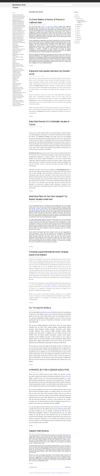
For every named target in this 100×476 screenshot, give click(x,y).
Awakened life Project (17, 33)
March (77, 35)
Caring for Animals (16, 72)
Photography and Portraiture (18, 70)
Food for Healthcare (16, 105)
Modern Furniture (16, 63)
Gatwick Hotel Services (39, 431)
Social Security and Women (18, 17)
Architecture (15, 86)
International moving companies (59, 297)
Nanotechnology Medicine (18, 46)
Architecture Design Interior (18, 96)
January (78, 39)
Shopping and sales (16, 71)
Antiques (14, 82)
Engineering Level (16, 51)
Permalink (31, 65)
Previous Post (33, 467)
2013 (76, 15)
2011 (76, 41)
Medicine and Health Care (18, 32)
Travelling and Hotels (17, 90)
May (77, 32)
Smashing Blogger (59, 472)
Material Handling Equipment (18, 16)
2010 (76, 43)
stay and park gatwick (65, 445)
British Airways (47, 312)
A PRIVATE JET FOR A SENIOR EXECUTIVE (49, 370)
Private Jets (64, 376)
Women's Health (15, 76)
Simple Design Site (16, 103)
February (78, 37)
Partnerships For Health (17, 65)
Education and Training (17, 87)
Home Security (15, 80)
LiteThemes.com (67, 472)
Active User (14, 53)
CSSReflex (39, 472)
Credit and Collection (16, 93)
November (78, 18)
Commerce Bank (16, 18)
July (77, 28)
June (77, 30)
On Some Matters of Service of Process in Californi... (81, 21)
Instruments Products (16, 74)
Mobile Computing (16, 84)
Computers (14, 79)
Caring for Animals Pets (17, 68)
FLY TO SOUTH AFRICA (40, 308)
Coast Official (15, 47)
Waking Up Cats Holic (17, 50)
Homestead (20, 41)
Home (13, 12)
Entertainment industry (17, 29)
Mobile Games (15, 45)
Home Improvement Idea (17, 100)
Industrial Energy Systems (18, 14)
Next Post (68, 467)
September (78, 24)
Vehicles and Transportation (18, 104)
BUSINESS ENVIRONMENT (18, 21)
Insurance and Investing (17, 95)
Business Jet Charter (61, 406)
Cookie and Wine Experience (18, 49)
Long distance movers (49, 286)
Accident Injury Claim (16, 42)
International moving (47, 261)
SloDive (48, 472)
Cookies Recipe (19, 38)
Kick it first (14, 62)
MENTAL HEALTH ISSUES (18, 24)
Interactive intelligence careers (18, 30)
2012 (76, 16)
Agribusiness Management (18, 22)
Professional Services (17, 75)
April (77, 33)
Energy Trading (15, 25)
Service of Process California (49, 26)
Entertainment (15, 78)
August (77, 26)
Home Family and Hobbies (18, 101)
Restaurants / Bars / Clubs (18, 88)
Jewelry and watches (16, 83)
